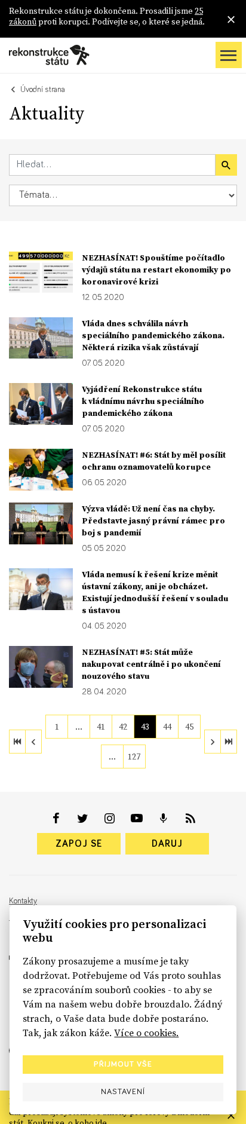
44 (167, 727)
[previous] (33, 741)
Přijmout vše (123, 1064)
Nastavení (123, 1092)
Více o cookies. (146, 1032)
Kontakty (23, 901)
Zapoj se (79, 844)
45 (189, 727)
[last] (228, 741)
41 (101, 727)
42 (123, 727)
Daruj (167, 844)
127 (134, 756)
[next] (212, 741)
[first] (17, 741)
